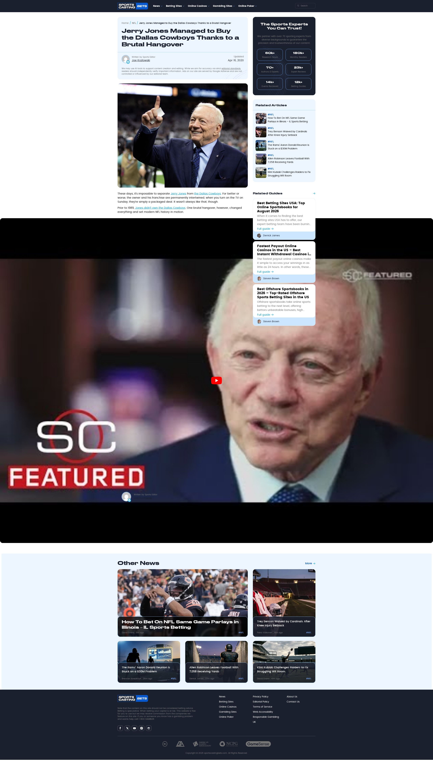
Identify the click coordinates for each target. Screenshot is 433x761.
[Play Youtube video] (216, 380)
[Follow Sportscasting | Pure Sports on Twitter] (127, 728)
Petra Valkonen (265, 633)
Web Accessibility (263, 712)
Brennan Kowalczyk (132, 679)
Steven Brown (271, 278)
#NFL (241, 633)
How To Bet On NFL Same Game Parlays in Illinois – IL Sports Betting (180, 625)
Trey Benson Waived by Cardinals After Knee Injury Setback (283, 623)
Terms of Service (262, 707)
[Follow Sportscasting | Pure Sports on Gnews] (148, 728)
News (156, 6)
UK (254, 722)
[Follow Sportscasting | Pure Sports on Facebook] (120, 728)
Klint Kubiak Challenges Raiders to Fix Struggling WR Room (282, 669)
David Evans (128, 633)
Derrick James (271, 235)
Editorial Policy (261, 702)
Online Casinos (197, 6)
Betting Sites (174, 6)
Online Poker (246, 6)
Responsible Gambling (266, 717)
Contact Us (293, 702)
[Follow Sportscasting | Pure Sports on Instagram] (141, 728)
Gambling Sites (222, 6)
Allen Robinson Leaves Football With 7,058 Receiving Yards (213, 669)
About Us (292, 697)
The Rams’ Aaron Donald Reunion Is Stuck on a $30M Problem (146, 669)
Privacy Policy (260, 697)
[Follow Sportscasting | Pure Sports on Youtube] (134, 728)
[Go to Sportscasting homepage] (133, 6)
